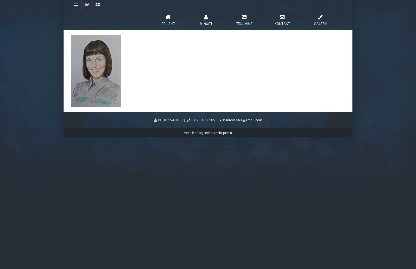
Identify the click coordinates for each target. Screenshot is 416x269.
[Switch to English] (87, 5)
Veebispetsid (223, 133)
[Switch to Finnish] (97, 5)
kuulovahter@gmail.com (242, 120)
